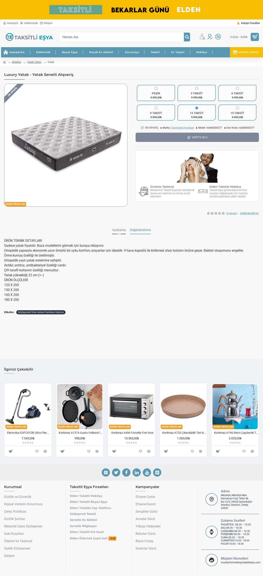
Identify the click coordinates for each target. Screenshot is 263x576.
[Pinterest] (157, 472)
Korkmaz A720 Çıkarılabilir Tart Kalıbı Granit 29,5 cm (184, 432)
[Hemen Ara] (187, 37)
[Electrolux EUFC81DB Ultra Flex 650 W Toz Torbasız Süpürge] (28, 406)
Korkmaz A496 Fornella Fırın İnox (132, 432)
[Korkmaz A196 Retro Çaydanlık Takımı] (235, 406)
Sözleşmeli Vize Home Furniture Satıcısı (41, 312)
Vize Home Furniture (182, 127)
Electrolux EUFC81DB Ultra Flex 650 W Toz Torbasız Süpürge (29, 432)
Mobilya (16, 62)
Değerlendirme (140, 230)
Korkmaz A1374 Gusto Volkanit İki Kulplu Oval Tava (80, 432)
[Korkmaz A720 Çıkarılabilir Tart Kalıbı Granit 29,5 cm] (183, 406)
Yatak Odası (34, 62)
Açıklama (119, 230)
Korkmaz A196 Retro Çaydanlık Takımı (236, 432)
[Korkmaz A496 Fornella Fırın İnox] (131, 406)
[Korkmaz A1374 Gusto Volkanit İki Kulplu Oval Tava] (79, 406)
